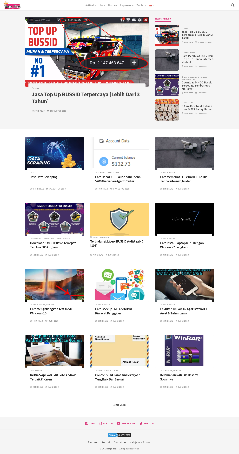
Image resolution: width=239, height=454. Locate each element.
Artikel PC (167, 371)
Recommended (163, 18)
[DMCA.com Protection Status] (119, 436)
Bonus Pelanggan (101, 237)
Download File (188, 79)
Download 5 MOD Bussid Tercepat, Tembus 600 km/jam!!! (197, 85)
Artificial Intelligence (108, 173)
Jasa (36, 88)
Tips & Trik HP (190, 53)
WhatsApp (188, 103)
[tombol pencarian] (233, 5)
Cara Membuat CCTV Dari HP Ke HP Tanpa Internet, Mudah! (198, 59)
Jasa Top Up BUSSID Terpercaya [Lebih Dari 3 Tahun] (197, 35)
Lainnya (115, 371)
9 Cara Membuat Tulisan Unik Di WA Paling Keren (197, 107)
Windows (50, 305)
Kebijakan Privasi (140, 442)
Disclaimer (120, 442)
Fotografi (37, 371)
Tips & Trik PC (169, 239)
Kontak (106, 442)
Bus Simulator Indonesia (195, 77)
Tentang (93, 442)
